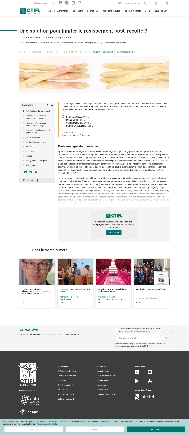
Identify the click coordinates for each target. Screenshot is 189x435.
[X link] (67, 3)
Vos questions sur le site (106, 376)
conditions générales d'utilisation (139, 331)
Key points (30, 151)
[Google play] (137, 382)
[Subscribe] (163, 338)
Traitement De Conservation (62, 43)
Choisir (95, 429)
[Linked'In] (137, 373)
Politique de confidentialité (47, 424)
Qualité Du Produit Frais (40, 43)
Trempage (99, 43)
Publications (36, 52)
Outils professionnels (66, 399)
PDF (48, 180)
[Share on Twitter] (30, 172)
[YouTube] (150, 373)
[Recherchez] (144, 3)
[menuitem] (50, 11)
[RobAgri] (28, 415)
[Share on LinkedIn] (25, 172)
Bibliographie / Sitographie (36, 161)
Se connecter (114, 232)
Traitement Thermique (84, 43)
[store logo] (31, 11)
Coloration (25, 43)
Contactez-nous (40, 3)
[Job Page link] (79, 3)
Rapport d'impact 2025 (105, 394)
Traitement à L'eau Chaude (116, 43)
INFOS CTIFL (52, 52)
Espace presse (102, 385)
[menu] (108, 11)
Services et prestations (67, 376)
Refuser (34, 429)
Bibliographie (31, 165)
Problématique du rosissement (38, 111)
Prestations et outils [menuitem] (111, 11)
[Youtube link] (73, 3)
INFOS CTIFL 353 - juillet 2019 (75, 52)
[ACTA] (29, 405)
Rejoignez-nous (102, 380)
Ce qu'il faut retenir (33, 137)
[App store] (150, 382)
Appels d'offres (102, 390)
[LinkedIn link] (60, 3)
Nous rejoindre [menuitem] (161, 11)
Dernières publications (66, 385)
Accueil (22, 52)
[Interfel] (144, 399)
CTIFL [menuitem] (147, 11)
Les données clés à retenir (36, 142)
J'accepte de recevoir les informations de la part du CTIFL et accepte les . (140, 330)
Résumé (29, 147)
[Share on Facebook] (36, 172)
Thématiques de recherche (68, 371)
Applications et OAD (66, 394)
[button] (22, 3)
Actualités (62, 380)
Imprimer (30, 180)
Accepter (156, 429)
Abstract (29, 156)
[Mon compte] (156, 3)
